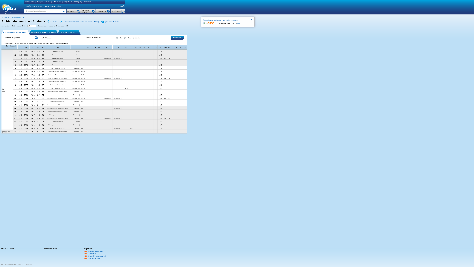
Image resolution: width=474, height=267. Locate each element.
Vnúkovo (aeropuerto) (95, 258)
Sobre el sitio (56, 2)
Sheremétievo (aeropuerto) (97, 256)
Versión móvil (29, 2)
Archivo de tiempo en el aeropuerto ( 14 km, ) (81, 22)
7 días (128, 38)
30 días (137, 38)
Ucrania (46, 6)
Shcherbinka (92, 254)
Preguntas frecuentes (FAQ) (72, 2)
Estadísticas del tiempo (69, 32)
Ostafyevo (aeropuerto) (95, 251)
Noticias (47, 2)
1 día (120, 38)
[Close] (252, 20)
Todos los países (55, 6)
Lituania (34, 6)
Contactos (87, 2)
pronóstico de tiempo (112, 22)
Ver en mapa (54, 22)
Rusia (40, 6)
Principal (40, 2)
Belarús (28, 6)
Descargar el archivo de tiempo (43, 32)
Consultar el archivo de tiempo (15, 32)
